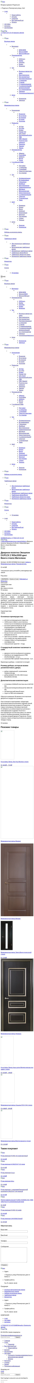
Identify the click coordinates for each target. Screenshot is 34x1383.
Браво (21, 64)
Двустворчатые (24, 75)
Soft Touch (22, 133)
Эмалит (21, 146)
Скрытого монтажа (25, 171)
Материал (15, 46)
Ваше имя (4, 1229)
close (2, 1371)
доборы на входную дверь (13, 1293)
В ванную (22, 114)
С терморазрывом (25, 84)
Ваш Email (4, 1235)
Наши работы (16, 15)
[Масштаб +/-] (6, 1380)
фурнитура (8, 1297)
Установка (15, 273)
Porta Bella (22, 155)
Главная (3, 541)
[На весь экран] (5, 1380)
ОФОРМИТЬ (4, 579)
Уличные (22, 91)
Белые (21, 207)
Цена (13, 95)
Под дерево (23, 216)
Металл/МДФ (23, 52)
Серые (21, 218)
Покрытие (15, 123)
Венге (21, 209)
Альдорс (22, 62)
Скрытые (22, 196)
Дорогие (21, 225)
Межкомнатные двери (13, 541)
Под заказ (22, 165)
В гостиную (22, 116)
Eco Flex (21, 128)
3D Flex (21, 126)
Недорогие (22, 98)
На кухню (22, 121)
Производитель (17, 55)
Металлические (24, 191)
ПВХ (20, 137)
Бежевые (22, 205)
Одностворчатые (24, 193)
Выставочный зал (17, 20)
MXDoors (22, 59)
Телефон (4, 1241)
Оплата (14, 22)
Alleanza (21, 153)
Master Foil (22, 132)
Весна (21, 158)
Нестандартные (24, 77)
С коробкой (22, 169)
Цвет (13, 202)
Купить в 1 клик (14, 579)
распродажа (8, 27)
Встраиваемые (24, 180)
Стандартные (23, 198)
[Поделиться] (3, 1380)
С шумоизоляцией (25, 194)
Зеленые (22, 211)
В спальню (22, 117)
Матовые (22, 189)
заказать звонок (18, 32)
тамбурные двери (10, 1295)
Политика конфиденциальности (11, 1335)
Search (18, 1337)
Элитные (22, 100)
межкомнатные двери (11, 1291)
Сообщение (5, 1246)
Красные (22, 214)
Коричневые (23, 213)
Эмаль (21, 148)
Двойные (22, 184)
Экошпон (22, 144)
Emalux (21, 130)
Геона (21, 160)
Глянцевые (22, 182)
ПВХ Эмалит (23, 139)
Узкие (21, 200)
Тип (13, 68)
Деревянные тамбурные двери (22, 251)
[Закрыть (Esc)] (1, 1380)
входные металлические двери (14, 1289)
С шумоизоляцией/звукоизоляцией (25, 87)
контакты (7, 26)
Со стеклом (22, 173)
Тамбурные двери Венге (20, 253)
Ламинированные (25, 187)
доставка (7, 24)
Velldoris (21, 157)
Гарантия (15, 18)
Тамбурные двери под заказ (21, 254)
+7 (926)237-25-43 (7, 1325)
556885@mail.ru (6, 538)
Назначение (16, 110)
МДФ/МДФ (22, 50)
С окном (21, 82)
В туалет (21, 119)
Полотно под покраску (23, 141)
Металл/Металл (24, 53)
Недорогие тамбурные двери (21, 256)
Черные (21, 220)
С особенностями (17, 162)
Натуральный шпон (25, 135)
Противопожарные (25, 78)
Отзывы (14, 17)
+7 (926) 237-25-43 (7, 32)
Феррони (22, 66)
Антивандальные (24, 178)
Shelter (21, 60)
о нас (6, 11)
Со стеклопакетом (25, 89)
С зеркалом (23, 80)
